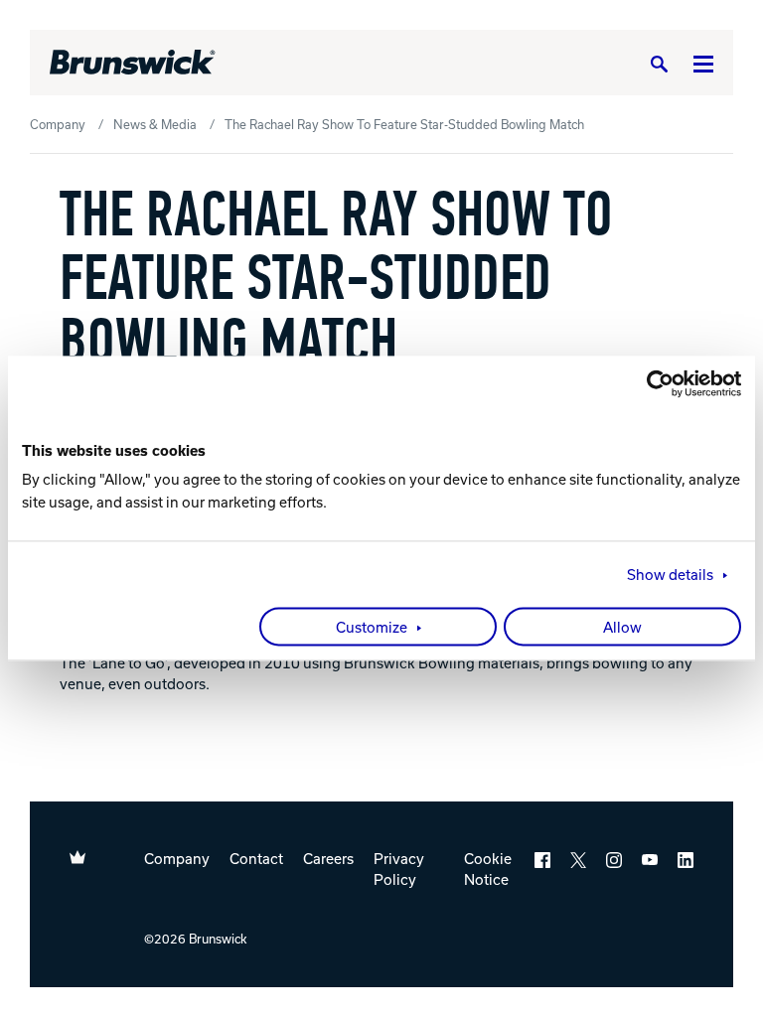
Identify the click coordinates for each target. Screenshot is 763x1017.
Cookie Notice (488, 868)
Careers (328, 858)
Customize (371, 628)
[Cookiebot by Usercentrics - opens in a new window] (654, 383)
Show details (670, 575)
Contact (256, 858)
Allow (622, 628)
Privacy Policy (399, 868)
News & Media (155, 124)
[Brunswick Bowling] (133, 62)
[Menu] (703, 63)
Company (57, 124)
